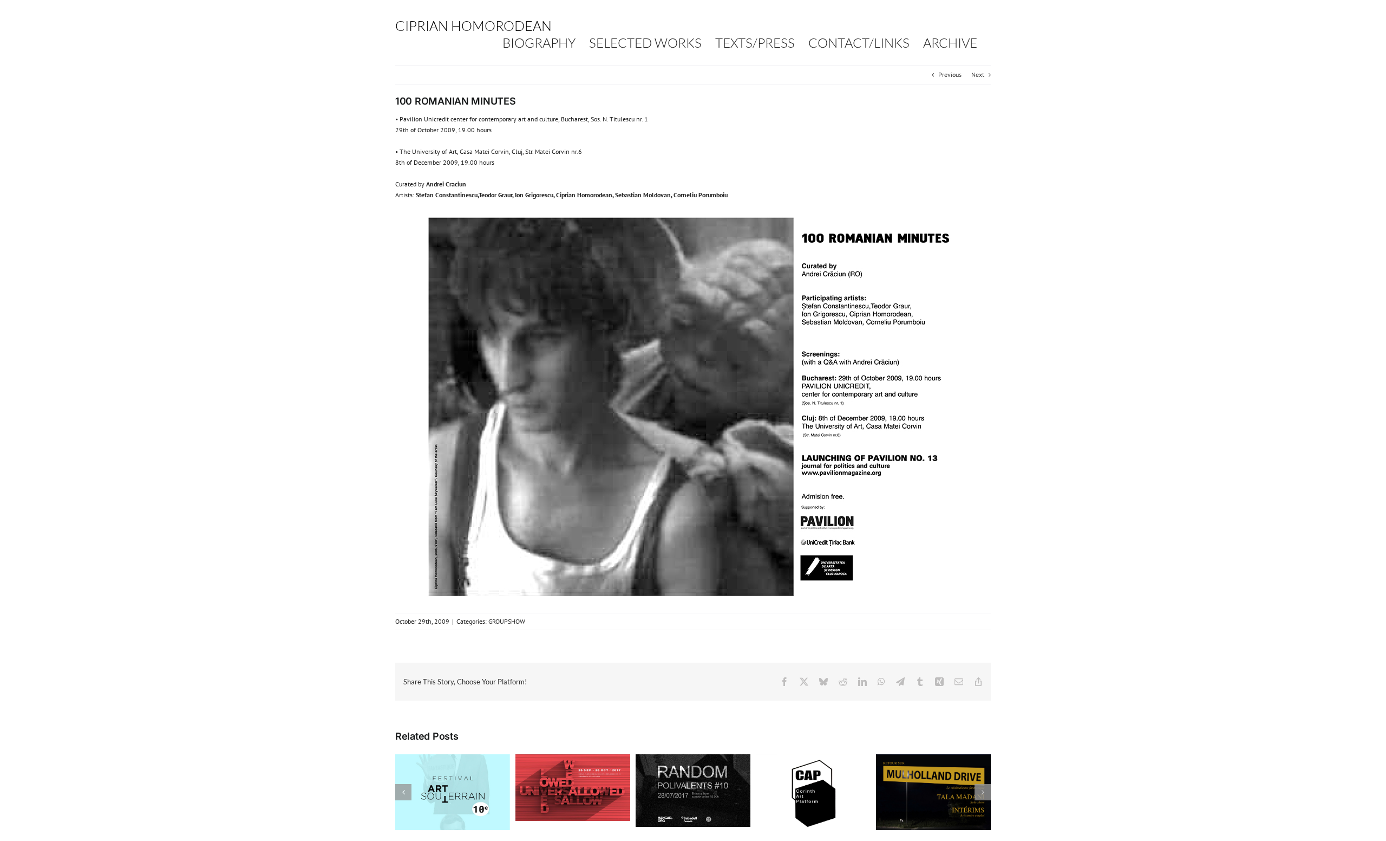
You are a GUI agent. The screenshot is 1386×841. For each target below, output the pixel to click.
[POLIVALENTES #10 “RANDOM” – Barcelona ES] (693, 758)
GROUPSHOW (506, 621)
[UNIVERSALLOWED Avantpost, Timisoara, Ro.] (572, 758)
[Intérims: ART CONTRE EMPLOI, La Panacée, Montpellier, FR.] (933, 758)
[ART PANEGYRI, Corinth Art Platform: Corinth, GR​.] (813, 758)
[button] (403, 792)
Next (977, 74)
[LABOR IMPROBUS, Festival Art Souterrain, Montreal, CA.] (452, 758)
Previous (950, 74)
